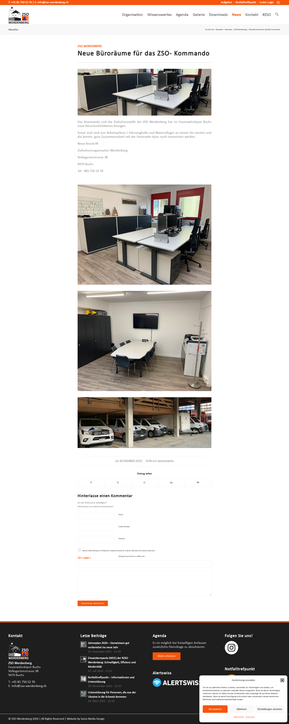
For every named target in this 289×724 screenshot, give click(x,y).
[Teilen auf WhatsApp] (144, 483)
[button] (282, 680)
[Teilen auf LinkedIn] (171, 483)
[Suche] (277, 15)
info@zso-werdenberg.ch (53, 2)
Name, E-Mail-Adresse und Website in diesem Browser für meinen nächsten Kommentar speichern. (119, 551)
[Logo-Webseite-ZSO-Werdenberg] (18, 15)
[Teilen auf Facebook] (91, 483)
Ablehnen (241, 709)
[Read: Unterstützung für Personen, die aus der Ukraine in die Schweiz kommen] (83, 694)
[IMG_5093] (144, 92)
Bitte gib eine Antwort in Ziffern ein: (132, 556)
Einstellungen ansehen (270, 709)
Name (121, 515)
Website (122, 539)
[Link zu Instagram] (278, 2)
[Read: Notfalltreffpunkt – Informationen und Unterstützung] (83, 679)
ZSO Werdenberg (163, 461)
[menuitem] (226, 2)
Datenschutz (239, 717)
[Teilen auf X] (118, 483)
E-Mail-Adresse (124, 527)
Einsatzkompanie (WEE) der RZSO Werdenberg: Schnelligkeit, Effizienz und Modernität (112, 662)
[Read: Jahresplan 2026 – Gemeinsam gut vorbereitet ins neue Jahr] (83, 644)
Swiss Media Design (92, 718)
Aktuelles (13, 29)
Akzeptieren (215, 709)
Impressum (250, 717)
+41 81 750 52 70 (21, 2)
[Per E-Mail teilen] (198, 483)
